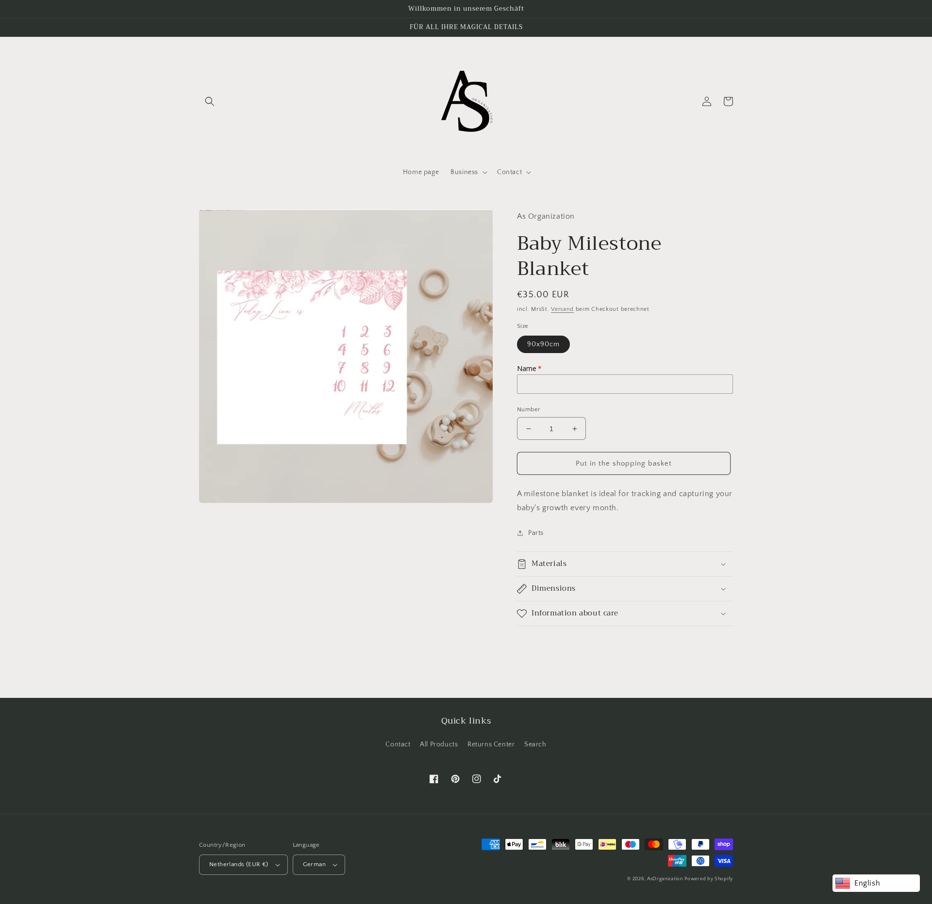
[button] (209, 101)
